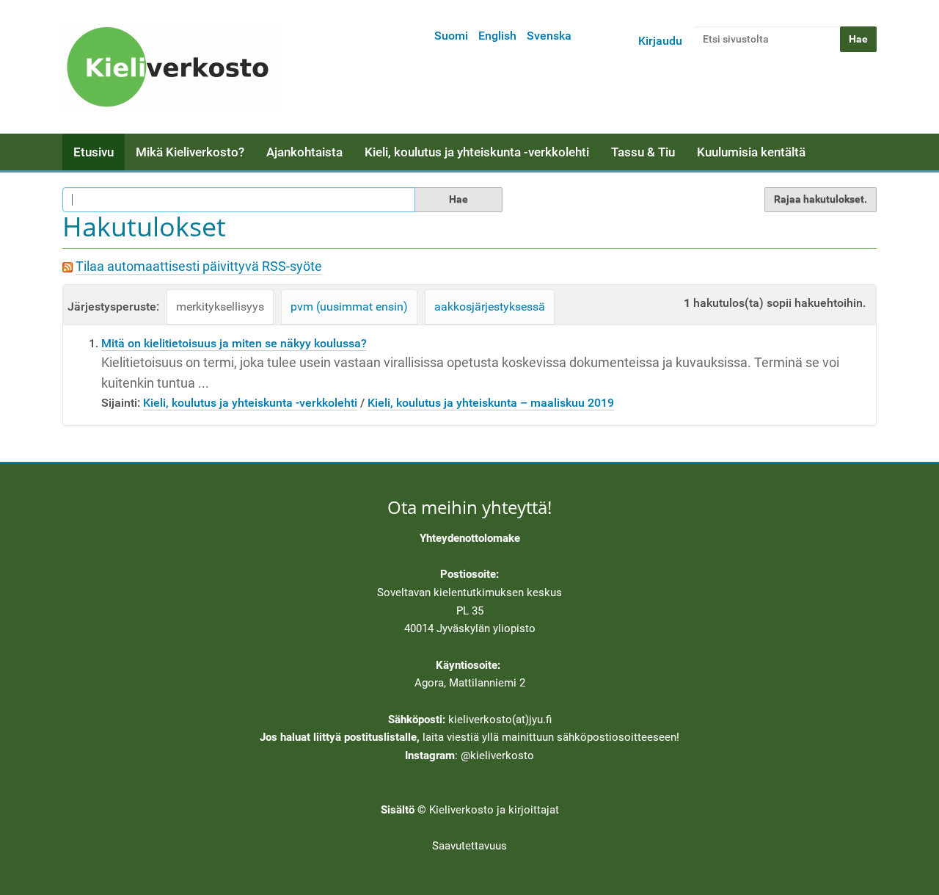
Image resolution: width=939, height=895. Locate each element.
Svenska (549, 36)
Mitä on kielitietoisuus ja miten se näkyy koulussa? (234, 343)
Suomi (451, 36)
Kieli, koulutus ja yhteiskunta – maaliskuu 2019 (491, 403)
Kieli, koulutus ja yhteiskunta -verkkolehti (477, 152)
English (497, 36)
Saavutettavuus (469, 845)
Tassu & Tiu (643, 152)
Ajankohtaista (304, 152)
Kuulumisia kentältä (751, 152)
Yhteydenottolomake (470, 538)
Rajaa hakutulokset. (820, 199)
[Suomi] (172, 67)
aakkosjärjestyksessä (489, 307)
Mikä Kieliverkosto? (190, 152)
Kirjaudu (660, 41)
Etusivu (93, 152)
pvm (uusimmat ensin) (349, 307)
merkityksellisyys (220, 307)
